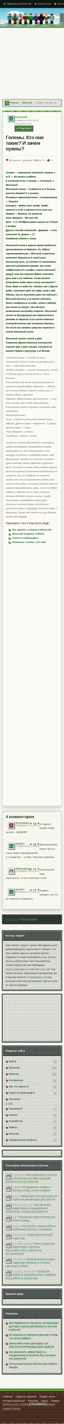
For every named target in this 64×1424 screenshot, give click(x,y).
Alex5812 (20, 843)
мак (18, 346)
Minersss (14, 1073)
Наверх (55, 1400)
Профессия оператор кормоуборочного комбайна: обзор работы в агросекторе (31, 1275)
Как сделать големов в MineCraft (31, 529)
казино (17, 1225)
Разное (13, 1114)
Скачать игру (44, 3)
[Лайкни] (7, 159)
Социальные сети (23, 1204)
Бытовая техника (22, 1243)
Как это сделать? (19, 1086)
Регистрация (12, 919)
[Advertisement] (32, 62)
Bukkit (12, 1061)
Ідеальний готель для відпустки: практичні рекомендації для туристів (35, 1197)
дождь (23, 516)
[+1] (30, 824)
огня (45, 290)
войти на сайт (42, 969)
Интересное (16, 1080)
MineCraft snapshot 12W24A (28, 533)
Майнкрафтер (23, 868)
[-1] (38, 824)
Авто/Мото (19, 1259)
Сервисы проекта (26, 1396)
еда (15, 1216)
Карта (44, 1400)
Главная (7, 1396)
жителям (30, 350)
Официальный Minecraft (18, 3)
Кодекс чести (47, 1396)
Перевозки (19, 1174)
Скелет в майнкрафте (25, 537)
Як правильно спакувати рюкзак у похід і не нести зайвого (32, 1188)
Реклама (33, 1400)
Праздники (15, 1108)
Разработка (16, 1121)
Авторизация (29, 919)
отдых (16, 1195)
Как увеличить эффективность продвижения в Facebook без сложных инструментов (28, 1208)
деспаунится (24, 315)
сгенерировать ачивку (39, 977)
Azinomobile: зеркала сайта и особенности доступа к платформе (34, 1227)
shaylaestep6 (20, 117)
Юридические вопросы (23, 1139)
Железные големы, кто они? (29, 542)
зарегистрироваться (17, 969)
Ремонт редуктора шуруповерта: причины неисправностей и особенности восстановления (30, 1248)
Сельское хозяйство (24, 1271)
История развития (14, 1400)
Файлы (13, 1127)
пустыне (32, 508)
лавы (39, 290)
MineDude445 (22, 823)
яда (53, 290)
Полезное (14, 1099)
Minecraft (14, 1067)
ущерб (9, 274)
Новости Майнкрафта (22, 1092)
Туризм (17, 1186)
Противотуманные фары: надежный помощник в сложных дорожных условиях (30, 1262)
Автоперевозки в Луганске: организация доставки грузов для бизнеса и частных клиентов (32, 1178)
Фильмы (14, 1133)
